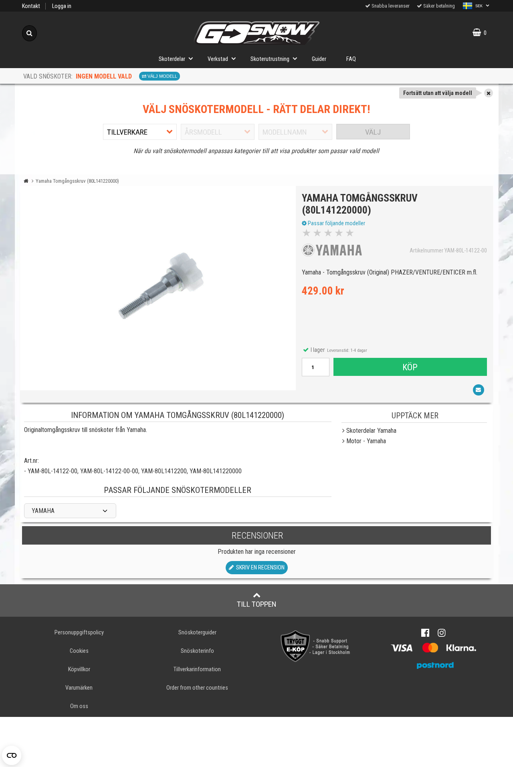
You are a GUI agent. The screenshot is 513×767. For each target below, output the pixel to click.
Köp (410, 367)
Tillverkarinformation (197, 669)
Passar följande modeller (336, 223)
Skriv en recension (259, 567)
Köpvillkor (79, 669)
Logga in (61, 6)
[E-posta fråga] (478, 390)
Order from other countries (197, 687)
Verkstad (218, 59)
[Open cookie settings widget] (11, 755)
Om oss (79, 706)
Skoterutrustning (269, 59)
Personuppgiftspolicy (79, 632)
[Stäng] (488, 93)
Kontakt (31, 6)
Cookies (79, 651)
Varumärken (79, 687)
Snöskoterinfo (197, 651)
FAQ (351, 59)
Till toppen (257, 604)
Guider (319, 59)
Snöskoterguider (197, 632)
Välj (373, 132)
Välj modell (161, 76)
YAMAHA (43, 511)
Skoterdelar (172, 59)
